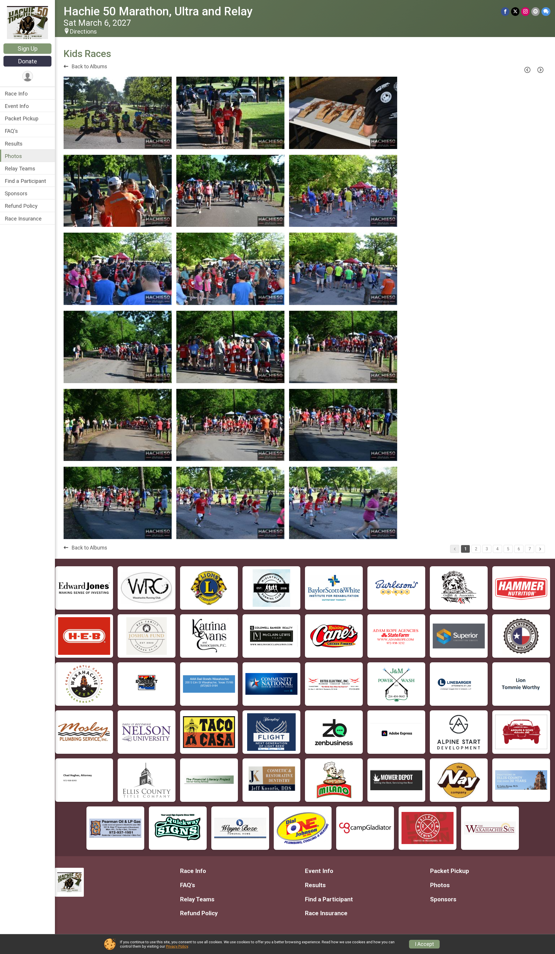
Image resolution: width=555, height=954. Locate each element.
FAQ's (11, 131)
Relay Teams (20, 169)
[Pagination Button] (540, 549)
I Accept (424, 944)
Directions (83, 31)
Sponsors (16, 193)
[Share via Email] (535, 11)
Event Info (17, 106)
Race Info (16, 94)
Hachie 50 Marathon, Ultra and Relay (158, 11)
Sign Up (28, 48)
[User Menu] (27, 76)
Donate (27, 61)
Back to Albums (89, 66)
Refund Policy (21, 206)
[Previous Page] (527, 70)
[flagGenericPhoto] (153, 141)
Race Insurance (23, 219)
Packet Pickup (21, 118)
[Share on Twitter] (515, 11)
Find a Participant (25, 181)
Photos (13, 156)
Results (14, 144)
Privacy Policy (177, 946)
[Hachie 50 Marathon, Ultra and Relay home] (27, 22)
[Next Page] (540, 70)
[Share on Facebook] (505, 11)
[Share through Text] (545, 11)
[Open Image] (118, 113)
